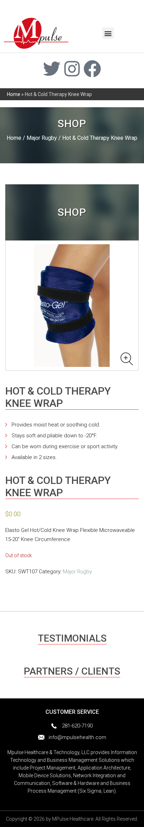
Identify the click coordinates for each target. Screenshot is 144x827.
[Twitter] (51, 68)
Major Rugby (42, 138)
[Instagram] (72, 68)
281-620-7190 (77, 726)
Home (13, 94)
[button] (108, 33)
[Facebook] (92, 68)
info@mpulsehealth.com (77, 737)
